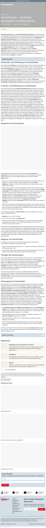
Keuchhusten (4, 29)
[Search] (42, 5)
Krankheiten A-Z (16, 503)
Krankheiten (4, 14)
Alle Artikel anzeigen (6, 379)
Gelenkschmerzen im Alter (7, 469)
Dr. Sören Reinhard (7, 24)
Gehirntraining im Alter (6, 411)
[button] (21, 54)
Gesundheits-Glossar (17, 511)
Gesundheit (15, 506)
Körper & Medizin (16, 508)
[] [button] (14, 335)
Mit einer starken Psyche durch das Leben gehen (12, 440)
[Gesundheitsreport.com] (7, 5)
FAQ (13, 513)
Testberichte (15, 509)
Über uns (14, 498)
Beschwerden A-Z (16, 505)
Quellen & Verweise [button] (7, 335)
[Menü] (44, 5)
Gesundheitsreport (24, 24)
